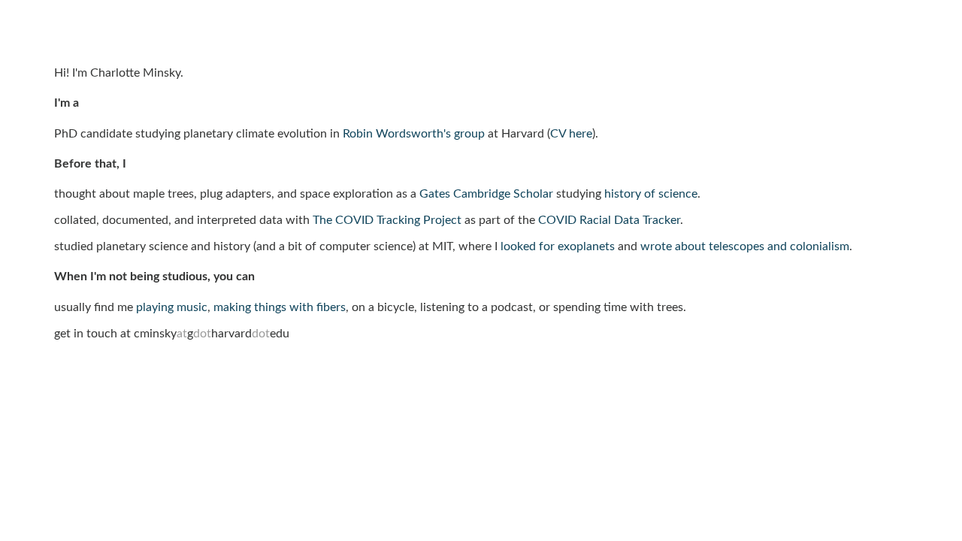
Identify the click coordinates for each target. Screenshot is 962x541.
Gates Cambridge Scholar (486, 194)
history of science (650, 194)
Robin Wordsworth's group (414, 134)
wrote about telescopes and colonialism (744, 246)
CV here (571, 134)
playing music (171, 307)
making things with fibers (279, 307)
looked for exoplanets (558, 246)
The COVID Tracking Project (387, 220)
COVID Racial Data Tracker (609, 220)
